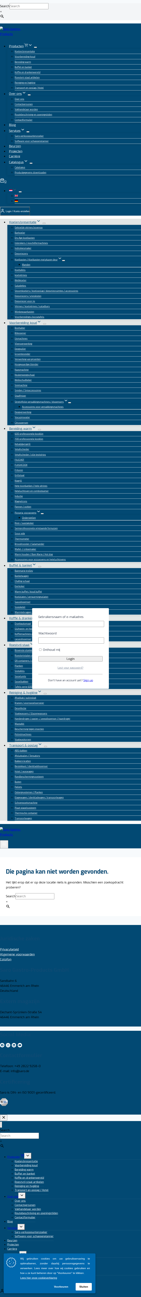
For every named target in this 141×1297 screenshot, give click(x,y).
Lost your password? (70, 668)
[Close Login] (3, 1118)
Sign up (88, 680)
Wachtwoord (47, 633)
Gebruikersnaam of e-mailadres (61, 617)
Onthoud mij (51, 650)
